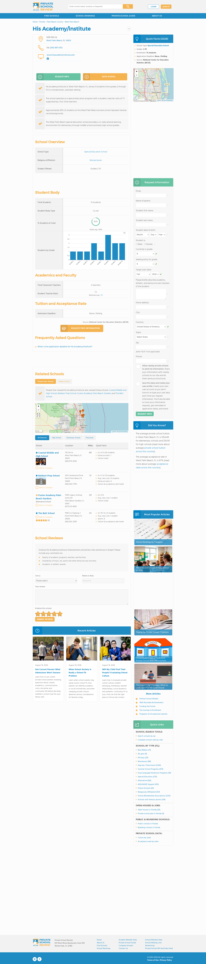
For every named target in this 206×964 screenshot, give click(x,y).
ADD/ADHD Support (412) (148, 784)
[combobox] (94, 6)
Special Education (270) (147, 776)
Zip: (137, 343)
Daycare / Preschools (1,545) (149, 765)
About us (100, 942)
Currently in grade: (144, 249)
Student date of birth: (146, 230)
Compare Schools (126, 945)
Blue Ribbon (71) (144, 750)
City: (138, 312)
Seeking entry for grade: (146, 259)
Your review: (40, 586)
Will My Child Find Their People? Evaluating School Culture (114, 673)
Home (99, 939)
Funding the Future (147, 706)
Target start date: (144, 270)
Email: (138, 191)
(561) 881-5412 (56, 47)
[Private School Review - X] (35, 959)
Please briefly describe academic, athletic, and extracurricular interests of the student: (152, 283)
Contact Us (123, 948)
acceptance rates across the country (152, 466)
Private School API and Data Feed (159, 948)
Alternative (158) (144, 780)
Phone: (139, 356)
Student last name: (144, 220)
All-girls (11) (142, 753)
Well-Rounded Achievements (151, 702)
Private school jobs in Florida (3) (151, 813)
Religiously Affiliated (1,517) (149, 792)
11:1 (101, 295)
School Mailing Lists (153, 942)
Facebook (39, 959)
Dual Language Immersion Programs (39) (154, 773)
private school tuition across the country (150, 449)
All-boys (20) (143, 757)
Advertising (149, 945)
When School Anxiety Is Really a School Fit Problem (80, 673)
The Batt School (46, 513)
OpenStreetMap (123, 432)
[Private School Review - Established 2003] (43, 6)
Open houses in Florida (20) (149, 809)
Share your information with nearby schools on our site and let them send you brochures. (156, 372)
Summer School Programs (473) (150, 769)
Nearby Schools (64, 381)
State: (138, 332)
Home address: (142, 302)
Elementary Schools (73, 438)
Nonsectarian (96, 160)
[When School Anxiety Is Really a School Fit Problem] (81, 649)
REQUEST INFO (62, 76)
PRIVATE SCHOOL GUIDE (123, 16)
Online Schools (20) (146, 788)
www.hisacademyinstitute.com (61, 55)
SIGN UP (166, 6)
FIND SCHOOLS (51, 16)
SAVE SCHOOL (109, 76)
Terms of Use (153, 960)
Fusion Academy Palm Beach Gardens (94, 393)
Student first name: (144, 210)
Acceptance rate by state (148, 841)
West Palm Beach (54, 40)
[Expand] (38, 415)
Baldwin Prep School (67, 393)
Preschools (89, 438)
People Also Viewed (46, 381)
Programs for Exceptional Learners (153, 714)
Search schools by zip (146, 736)
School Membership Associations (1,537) (154, 795)
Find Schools (102, 945)
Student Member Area (128, 939)
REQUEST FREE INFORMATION (85, 328)
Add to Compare (45, 468)
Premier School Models (148, 698)
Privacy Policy (166, 960)
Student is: (140, 240)
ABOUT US (157, 16)
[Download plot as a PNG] (124, 232)
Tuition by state (144, 837)
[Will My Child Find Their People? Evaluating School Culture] (115, 649)
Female (149, 244)
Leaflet (114, 432)
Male (140, 244)
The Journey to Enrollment (150, 710)
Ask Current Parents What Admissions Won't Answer (47, 671)
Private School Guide (127, 942)
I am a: (38, 575)
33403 (68, 40)
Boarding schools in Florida (149, 827)
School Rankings (103, 948)
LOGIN (153, 6)
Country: (140, 322)
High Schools (56, 438)
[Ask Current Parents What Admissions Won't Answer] (48, 649)
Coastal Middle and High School (47, 454)
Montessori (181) (144, 761)
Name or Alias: (88, 575)
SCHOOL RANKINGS (85, 16)
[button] (83, 411)
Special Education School (95, 152)
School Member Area (153, 939)
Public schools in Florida (148, 823)
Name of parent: (143, 201)
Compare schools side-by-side (150, 740)
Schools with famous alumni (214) (151, 799)
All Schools (42, 438)
